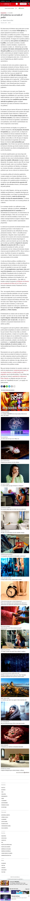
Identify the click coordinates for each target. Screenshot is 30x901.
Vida (2, 792)
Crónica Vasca (4, 817)
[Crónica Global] (10, 4)
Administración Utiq (6, 855)
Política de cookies (5, 846)
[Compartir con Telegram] (9, 386)
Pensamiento (3, 12)
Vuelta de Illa (8, 1)
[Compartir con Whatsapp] (7, 386)
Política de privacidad (6, 844)
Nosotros (3, 836)
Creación (3, 794)
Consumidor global (6, 825)
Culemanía (3, 819)
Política (3, 787)
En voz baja (3, 807)
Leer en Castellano (4, 5)
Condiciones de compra (6, 853)
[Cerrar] (28, 896)
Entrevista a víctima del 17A (16, 1)
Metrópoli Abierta (5, 815)
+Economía (3, 800)
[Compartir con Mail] (12, 386)
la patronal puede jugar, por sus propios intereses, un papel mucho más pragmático (14, 372)
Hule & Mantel (4, 828)
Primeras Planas (5, 805)
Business (3, 789)
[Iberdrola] (21, 8)
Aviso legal (4, 838)
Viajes (2, 798)
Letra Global (4, 821)
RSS (2, 842)
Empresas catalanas (6, 849)
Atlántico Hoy (4, 823)
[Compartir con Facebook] (2, 386)
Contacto (3, 840)
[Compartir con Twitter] (4, 386)
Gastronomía (4, 802)
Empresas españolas (6, 851)
